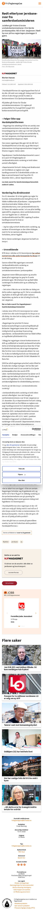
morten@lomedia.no (8, 80)
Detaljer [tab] (15, 435)
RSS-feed (21, 852)
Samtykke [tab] (5, 435)
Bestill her (21, 858)
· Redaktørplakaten (20, 903)
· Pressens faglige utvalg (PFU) (24, 908)
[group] (21, 613)
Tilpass (20, 474)
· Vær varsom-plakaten (22, 906)
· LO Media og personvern (21, 892)
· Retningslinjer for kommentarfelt (22, 885)
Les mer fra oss (13, 572)
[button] (36, 613)
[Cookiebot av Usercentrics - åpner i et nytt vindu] (32, 429)
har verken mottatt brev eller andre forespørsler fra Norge (21, 254)
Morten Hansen (8, 77)
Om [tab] (39, 435)
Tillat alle (21, 469)
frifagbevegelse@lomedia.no (21, 820)
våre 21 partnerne (12, 445)
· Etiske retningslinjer (21, 883)
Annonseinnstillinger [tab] (28, 435)
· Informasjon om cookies (21, 890)
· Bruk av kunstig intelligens (21, 887)
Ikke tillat (21, 480)
